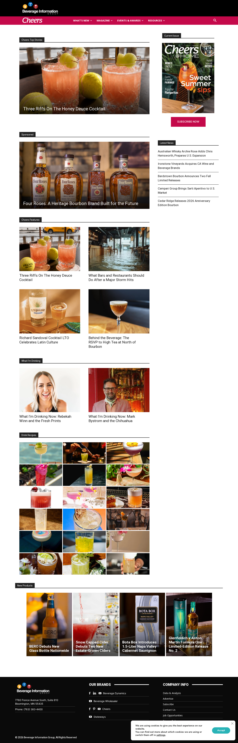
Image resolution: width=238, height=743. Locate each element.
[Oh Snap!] (84, 564)
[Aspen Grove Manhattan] (127, 519)
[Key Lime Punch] (84, 519)
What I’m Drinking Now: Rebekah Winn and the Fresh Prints (45, 418)
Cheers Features (30, 219)
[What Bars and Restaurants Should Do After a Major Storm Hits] (119, 249)
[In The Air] (40, 519)
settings (160, 735)
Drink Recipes (28, 435)
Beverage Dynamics (114, 693)
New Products (25, 585)
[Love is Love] (40, 541)
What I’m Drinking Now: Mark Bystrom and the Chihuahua (112, 418)
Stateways (100, 716)
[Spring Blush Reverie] (127, 541)
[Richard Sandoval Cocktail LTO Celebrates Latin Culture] (49, 311)
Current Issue (171, 35)
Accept (221, 730)
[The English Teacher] (84, 497)
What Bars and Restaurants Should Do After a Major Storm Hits (116, 277)
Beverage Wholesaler (106, 701)
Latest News (167, 143)
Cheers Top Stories (31, 40)
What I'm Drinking (30, 360)
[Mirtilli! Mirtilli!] (127, 453)
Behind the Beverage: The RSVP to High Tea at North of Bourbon (112, 342)
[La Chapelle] (84, 453)
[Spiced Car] (127, 564)
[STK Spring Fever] (40, 564)
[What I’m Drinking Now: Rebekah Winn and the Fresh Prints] (99, 80)
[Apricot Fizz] (127, 497)
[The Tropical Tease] (127, 475)
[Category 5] (40, 475)
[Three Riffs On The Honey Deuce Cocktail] (49, 249)
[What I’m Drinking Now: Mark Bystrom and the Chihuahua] (119, 390)
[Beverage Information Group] (52, 8)
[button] (215, 20)
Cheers (106, 708)
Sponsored (27, 134)
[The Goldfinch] (84, 541)
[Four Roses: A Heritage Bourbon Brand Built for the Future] (84, 175)
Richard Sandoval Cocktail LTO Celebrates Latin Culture (44, 340)
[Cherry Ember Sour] (40, 497)
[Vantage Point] (84, 475)
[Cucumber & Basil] (40, 453)
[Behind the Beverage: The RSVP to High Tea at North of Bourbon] (119, 311)
